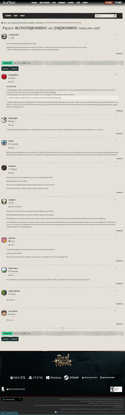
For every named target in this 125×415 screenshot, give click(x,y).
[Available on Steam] (71, 378)
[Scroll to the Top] (2, 413)
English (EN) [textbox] (10, 399)
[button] (12, 399)
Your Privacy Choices (64, 412)
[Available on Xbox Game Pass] (89, 378)
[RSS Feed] (2, 23)
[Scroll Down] (14, 413)
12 (116, 74)
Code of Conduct (95, 412)
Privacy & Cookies (84, 412)
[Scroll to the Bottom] (16, 413)
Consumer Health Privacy (117, 412)
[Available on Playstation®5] (35, 378)
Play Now (109, 3)
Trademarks (105, 412)
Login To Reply (7, 63)
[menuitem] (34, 2)
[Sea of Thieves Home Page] (9, 3)
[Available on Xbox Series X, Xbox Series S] (17, 378)
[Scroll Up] (4, 413)
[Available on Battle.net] (107, 378)
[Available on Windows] (53, 378)
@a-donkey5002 (11, 86)
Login (119, 3)
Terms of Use (74, 412)
